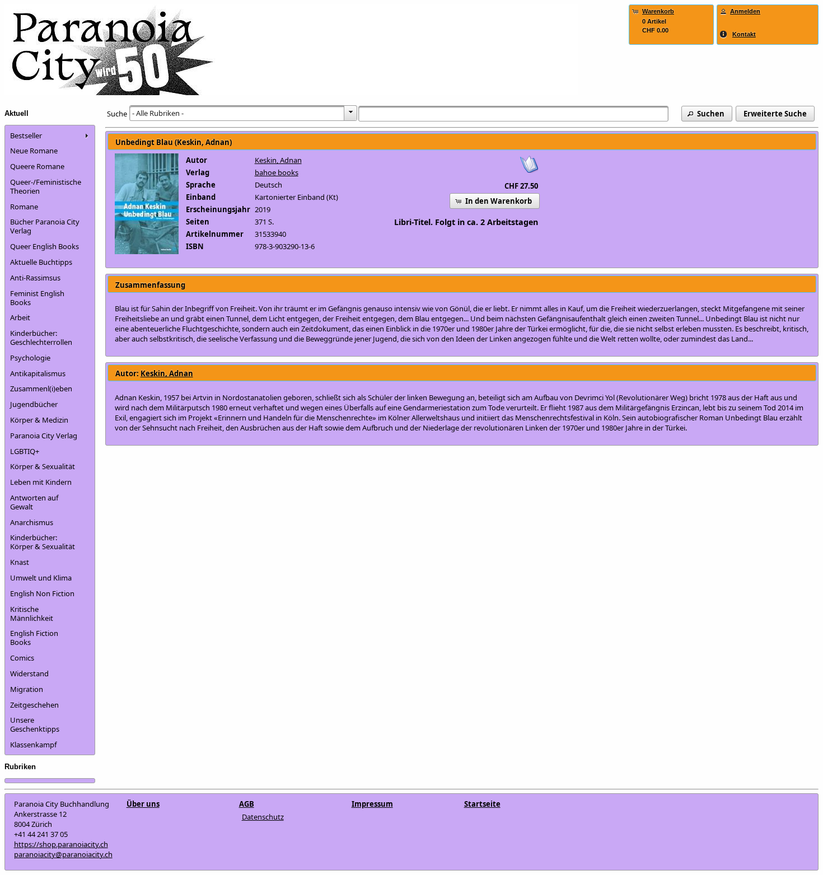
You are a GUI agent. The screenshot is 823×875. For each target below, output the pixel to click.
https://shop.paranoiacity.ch (61, 844)
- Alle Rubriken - (158, 113)
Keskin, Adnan (278, 160)
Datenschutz (263, 817)
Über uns (143, 804)
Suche (117, 114)
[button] (706, 113)
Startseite (482, 804)
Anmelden (745, 11)
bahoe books (276, 172)
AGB (246, 804)
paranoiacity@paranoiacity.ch (63, 854)
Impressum (372, 804)
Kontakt (744, 34)
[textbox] (513, 113)
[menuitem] (49, 135)
